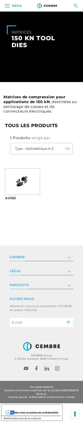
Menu (17, 5)
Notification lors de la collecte (22, 418)
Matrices (22, 32)
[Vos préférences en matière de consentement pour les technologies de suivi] (75, 414)
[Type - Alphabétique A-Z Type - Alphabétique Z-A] (41, 148)
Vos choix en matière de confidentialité (36, 412)
